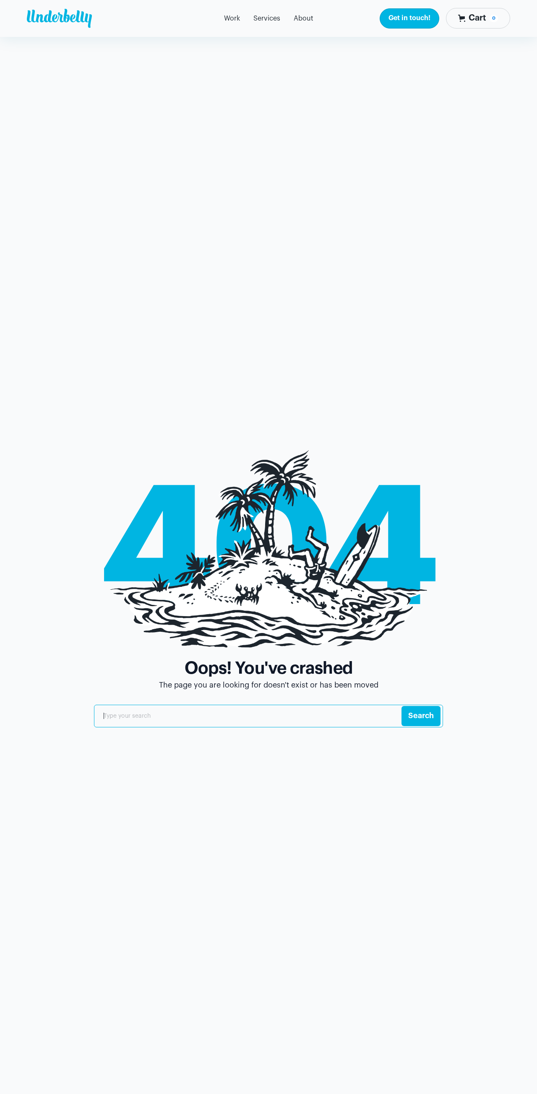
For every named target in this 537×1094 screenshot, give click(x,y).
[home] (59, 18)
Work (232, 18)
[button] (267, 18)
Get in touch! (409, 18)
